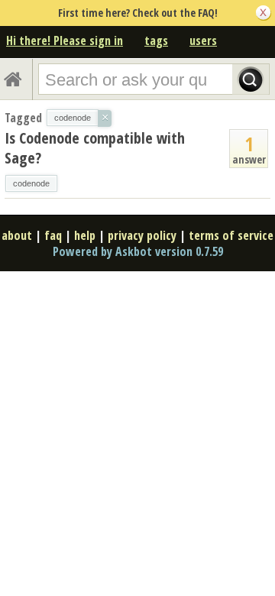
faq (53, 235)
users (203, 40)
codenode (31, 183)
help (84, 235)
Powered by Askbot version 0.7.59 (138, 251)
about (17, 235)
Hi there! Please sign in (64, 40)
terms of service (231, 235)
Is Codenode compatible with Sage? (95, 148)
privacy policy (142, 235)
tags (156, 40)
